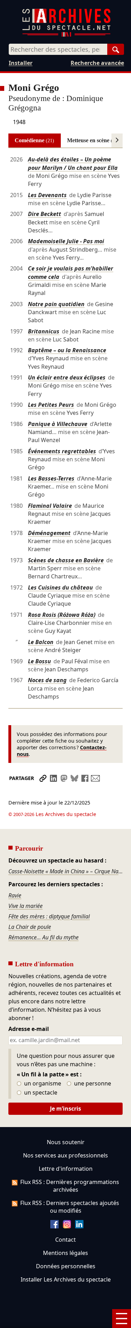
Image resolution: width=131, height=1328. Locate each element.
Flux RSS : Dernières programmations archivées (69, 1185)
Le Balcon (40, 642)
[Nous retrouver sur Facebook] (54, 1226)
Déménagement (49, 533)
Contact (65, 1239)
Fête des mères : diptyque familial (49, 916)
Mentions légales (65, 1253)
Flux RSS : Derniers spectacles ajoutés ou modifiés (69, 1206)
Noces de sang (47, 680)
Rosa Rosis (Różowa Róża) (61, 615)
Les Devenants (47, 195)
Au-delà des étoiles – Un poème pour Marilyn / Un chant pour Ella (73, 163)
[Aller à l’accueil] (66, 35)
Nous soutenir (66, 1142)
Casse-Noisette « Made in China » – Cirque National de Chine (65, 871)
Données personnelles (65, 1266)
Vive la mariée (25, 906)
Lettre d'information (66, 1168)
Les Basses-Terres (51, 478)
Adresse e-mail (28, 1029)
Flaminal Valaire (50, 506)
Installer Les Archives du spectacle (66, 1279)
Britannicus (43, 331)
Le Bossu (39, 661)
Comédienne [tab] (34, 140)
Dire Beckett (44, 214)
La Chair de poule (29, 927)
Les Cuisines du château (60, 587)
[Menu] (121, 1318)
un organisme (42, 1084)
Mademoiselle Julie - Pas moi (66, 241)
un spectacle (40, 1093)
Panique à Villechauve (57, 424)
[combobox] (58, 49)
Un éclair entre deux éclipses (66, 377)
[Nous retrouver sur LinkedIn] (79, 1226)
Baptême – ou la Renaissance (67, 350)
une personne (92, 1084)
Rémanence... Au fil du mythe (43, 937)
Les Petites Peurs (51, 405)
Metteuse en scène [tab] (93, 140)
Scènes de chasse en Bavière (66, 560)
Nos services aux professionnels (65, 1155)
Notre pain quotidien (56, 304)
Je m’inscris (65, 1108)
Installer (20, 63)
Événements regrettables (62, 451)
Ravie (14, 895)
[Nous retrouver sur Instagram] (67, 1226)
